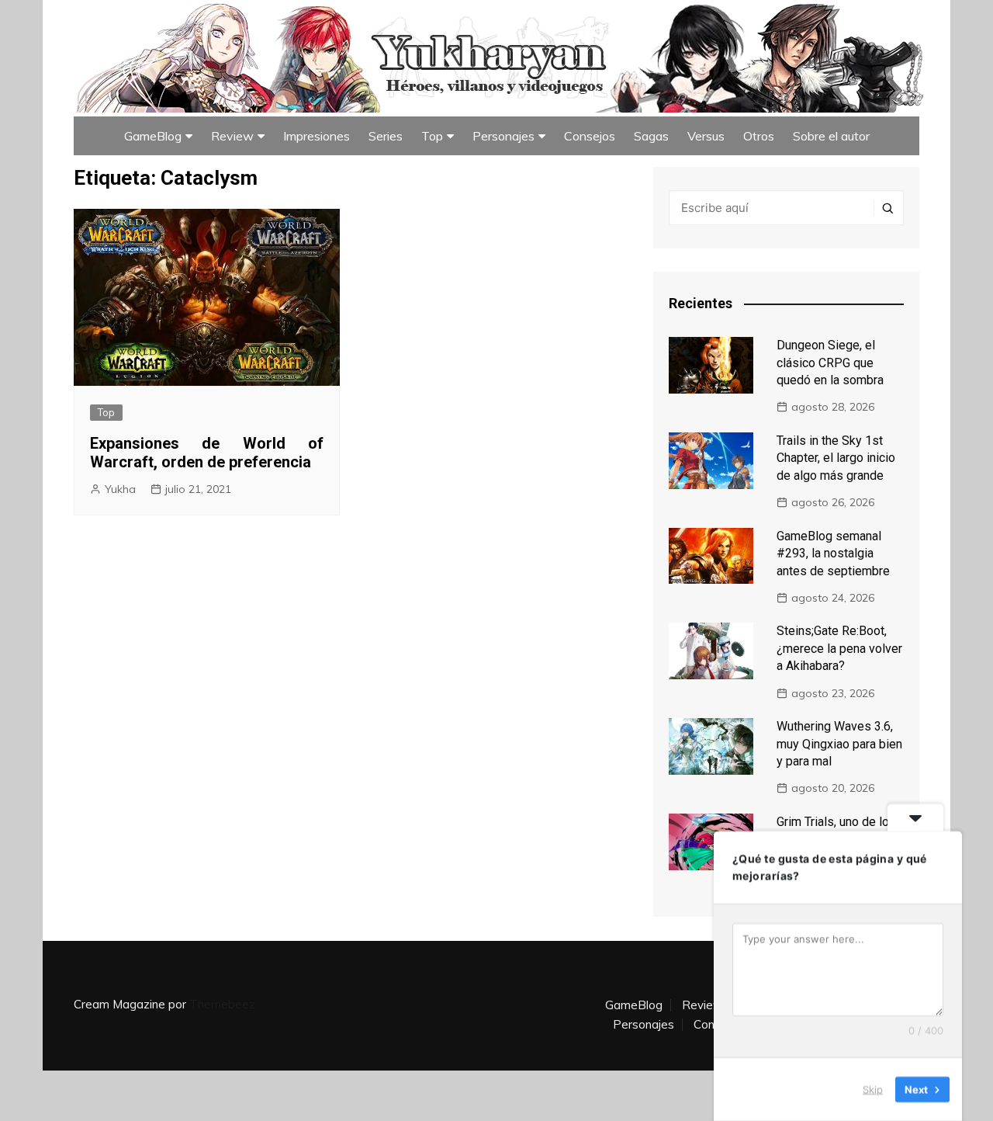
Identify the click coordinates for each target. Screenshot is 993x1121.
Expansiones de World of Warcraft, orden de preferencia (207, 452)
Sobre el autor (831, 136)
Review (232, 136)
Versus (706, 136)
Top (432, 136)
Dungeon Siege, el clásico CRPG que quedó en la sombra (830, 362)
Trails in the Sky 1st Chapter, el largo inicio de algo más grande (836, 458)
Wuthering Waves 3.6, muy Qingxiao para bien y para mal (839, 744)
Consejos (589, 136)
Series (385, 136)
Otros (758, 136)
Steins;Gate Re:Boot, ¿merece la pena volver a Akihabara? (839, 648)
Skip (873, 1089)
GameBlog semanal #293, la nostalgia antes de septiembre (833, 553)
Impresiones (316, 136)
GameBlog (153, 136)
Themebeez (222, 1004)
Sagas (651, 136)
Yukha (120, 489)
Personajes (503, 136)
